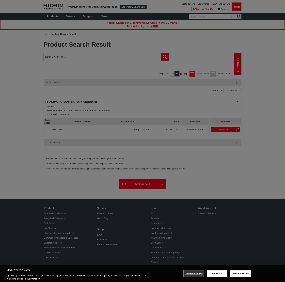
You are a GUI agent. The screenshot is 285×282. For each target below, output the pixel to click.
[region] (142, 273)
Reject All (217, 273)
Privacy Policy (32, 278)
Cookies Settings (194, 273)
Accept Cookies (240, 273)
